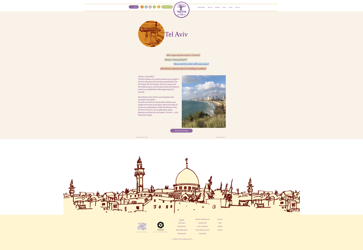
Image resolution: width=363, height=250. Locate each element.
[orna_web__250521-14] (146, 7)
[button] (230, 7)
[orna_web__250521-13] (150, 7)
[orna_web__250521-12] (142, 7)
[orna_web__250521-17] (154, 7)
